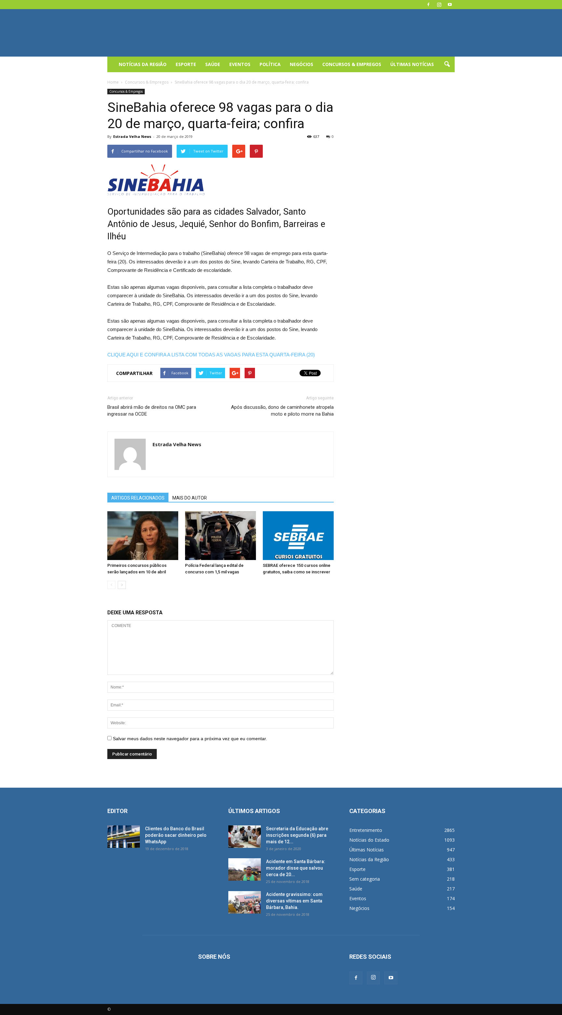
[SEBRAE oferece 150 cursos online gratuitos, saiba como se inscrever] (298, 535)
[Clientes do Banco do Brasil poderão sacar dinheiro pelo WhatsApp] (123, 836)
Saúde (212, 64)
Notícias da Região (143, 64)
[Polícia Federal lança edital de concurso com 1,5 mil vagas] (220, 535)
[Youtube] (450, 4)
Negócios (301, 64)
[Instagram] (439, 4)
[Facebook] (428, 4)
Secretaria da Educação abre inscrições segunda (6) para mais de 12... (297, 835)
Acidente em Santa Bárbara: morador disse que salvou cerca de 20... (295, 868)
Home (113, 82)
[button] (447, 64)
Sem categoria (364, 879)
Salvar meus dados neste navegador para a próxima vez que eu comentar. (190, 738)
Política (270, 64)
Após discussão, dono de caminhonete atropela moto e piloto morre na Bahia (282, 410)
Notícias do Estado (369, 840)
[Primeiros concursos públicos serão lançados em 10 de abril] (142, 535)
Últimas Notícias (412, 64)
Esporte (186, 64)
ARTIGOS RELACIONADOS (138, 498)
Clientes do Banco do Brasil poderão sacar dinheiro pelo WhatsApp (176, 835)
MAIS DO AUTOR (189, 498)
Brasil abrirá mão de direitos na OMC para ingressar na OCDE (151, 410)
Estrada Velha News (132, 136)
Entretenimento (365, 830)
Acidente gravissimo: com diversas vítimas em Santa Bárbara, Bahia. (294, 901)
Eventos (239, 64)
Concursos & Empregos (351, 64)
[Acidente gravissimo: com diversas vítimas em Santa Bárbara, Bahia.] (244, 902)
